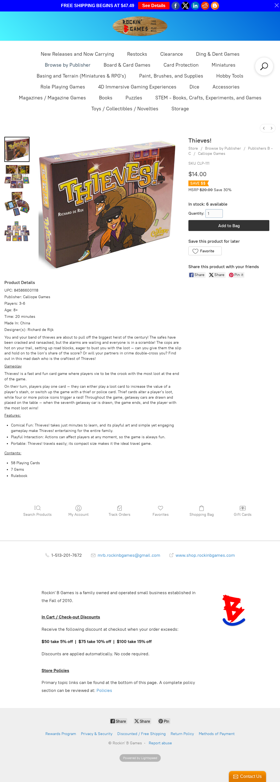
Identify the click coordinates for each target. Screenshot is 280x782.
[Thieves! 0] (17, 149)
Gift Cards (243, 514)
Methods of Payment (217, 733)
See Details (153, 5)
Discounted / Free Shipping (141, 733)
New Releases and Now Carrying (77, 54)
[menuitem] (264, 128)
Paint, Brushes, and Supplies (171, 76)
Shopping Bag (201, 514)
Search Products (37, 514)
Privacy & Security (96, 733)
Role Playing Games (62, 87)
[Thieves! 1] (17, 176)
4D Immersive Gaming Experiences (137, 87)
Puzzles (134, 98)
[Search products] (264, 66)
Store (193, 148)
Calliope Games (211, 153)
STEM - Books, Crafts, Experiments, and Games (208, 98)
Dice (194, 87)
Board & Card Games (127, 65)
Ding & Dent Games (218, 54)
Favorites (161, 514)
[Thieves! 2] (17, 204)
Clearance (171, 54)
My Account (78, 514)
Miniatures (223, 65)
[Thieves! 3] (17, 231)
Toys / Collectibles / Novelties (124, 109)
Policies (104, 690)
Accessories (226, 87)
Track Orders (119, 514)
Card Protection (181, 65)
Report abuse (160, 743)
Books (105, 98)
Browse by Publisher (68, 65)
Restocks (137, 54)
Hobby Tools (229, 76)
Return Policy (182, 733)
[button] (204, 251)
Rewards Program (60, 733)
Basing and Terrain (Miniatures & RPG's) (81, 76)
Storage (180, 109)
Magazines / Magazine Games (52, 98)
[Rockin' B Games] (140, 26)
